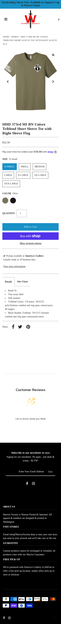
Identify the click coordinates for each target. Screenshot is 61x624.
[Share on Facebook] (13, 327)
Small (25, 166)
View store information (14, 266)
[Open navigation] (6, 19)
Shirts (15, 37)
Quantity (8, 213)
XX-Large (40, 175)
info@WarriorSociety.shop (22, 534)
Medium (39, 166)
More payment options (30, 243)
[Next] (53, 81)
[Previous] (8, 81)
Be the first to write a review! (30, 427)
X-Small (9, 166)
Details (8, 281)
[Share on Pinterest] (28, 327)
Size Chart (22, 281)
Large (8, 175)
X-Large (23, 175)
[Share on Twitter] (20, 327)
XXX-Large (11, 183)
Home (6, 37)
